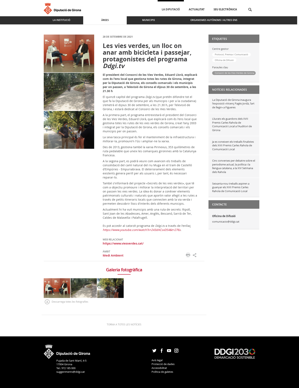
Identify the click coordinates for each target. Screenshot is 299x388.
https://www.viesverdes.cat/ (123, 243)
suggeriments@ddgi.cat (70, 372)
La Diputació (171, 9)
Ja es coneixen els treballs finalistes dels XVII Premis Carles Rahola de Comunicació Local (233, 145)
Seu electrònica (225, 9)
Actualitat (197, 9)
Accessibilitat (159, 368)
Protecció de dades (163, 364)
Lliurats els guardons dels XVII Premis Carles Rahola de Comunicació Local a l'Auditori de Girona (232, 124)
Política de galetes (162, 372)
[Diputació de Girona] (63, 8)
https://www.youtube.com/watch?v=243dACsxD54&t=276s (142, 230)
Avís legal (157, 360)
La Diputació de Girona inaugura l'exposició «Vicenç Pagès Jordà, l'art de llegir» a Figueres (233, 103)
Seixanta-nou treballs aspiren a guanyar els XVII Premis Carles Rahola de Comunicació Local (230, 187)
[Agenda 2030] (235, 353)
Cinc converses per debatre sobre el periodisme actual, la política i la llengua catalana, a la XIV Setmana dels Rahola (233, 166)
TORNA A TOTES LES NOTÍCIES (124, 324)
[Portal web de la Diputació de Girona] (67, 350)
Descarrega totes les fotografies (70, 301)
